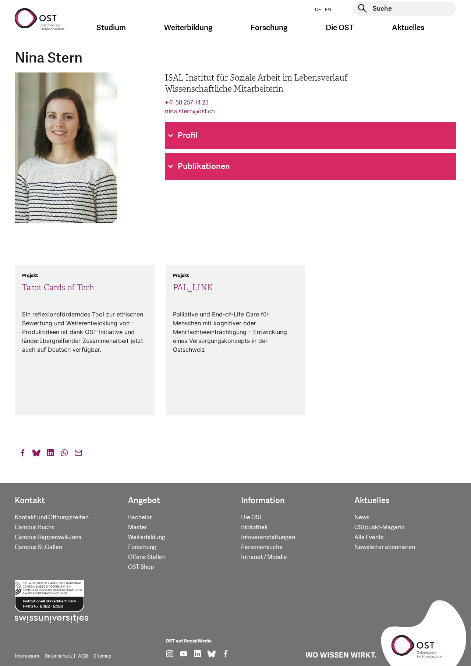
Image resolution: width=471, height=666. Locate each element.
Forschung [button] (269, 27)
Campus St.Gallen (38, 547)
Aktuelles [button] (408, 27)
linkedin (50, 455)
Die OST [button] (340, 27)
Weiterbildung (146, 537)
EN (328, 9)
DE (318, 9)
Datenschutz (58, 656)
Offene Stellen (147, 557)
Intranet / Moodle (264, 557)
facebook (22, 455)
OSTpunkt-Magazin (379, 527)
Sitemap (102, 656)
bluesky (36, 455)
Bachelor (140, 517)
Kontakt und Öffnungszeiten (52, 517)
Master (137, 527)
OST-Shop (141, 567)
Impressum (27, 656)
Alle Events (369, 537)
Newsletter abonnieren (384, 547)
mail (78, 455)
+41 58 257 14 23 (187, 102)
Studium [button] (111, 27)
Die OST (251, 517)
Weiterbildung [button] (188, 27)
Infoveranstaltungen (268, 537)
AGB (83, 656)
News (361, 517)
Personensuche (262, 547)
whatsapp (64, 455)
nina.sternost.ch (190, 111)
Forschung (142, 547)
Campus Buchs (34, 527)
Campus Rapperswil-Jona (48, 537)
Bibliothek (254, 527)
